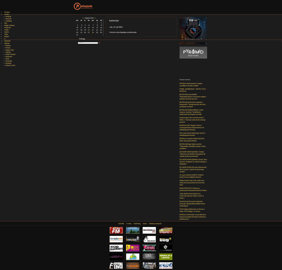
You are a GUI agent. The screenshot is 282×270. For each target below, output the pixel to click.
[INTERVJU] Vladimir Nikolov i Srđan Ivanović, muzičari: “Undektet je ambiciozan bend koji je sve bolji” (191, 112)
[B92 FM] (116, 230)
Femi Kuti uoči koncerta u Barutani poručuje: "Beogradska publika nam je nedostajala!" (192, 204)
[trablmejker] (149, 239)
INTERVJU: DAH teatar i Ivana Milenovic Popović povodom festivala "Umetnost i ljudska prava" (193, 217)
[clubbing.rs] (165, 230)
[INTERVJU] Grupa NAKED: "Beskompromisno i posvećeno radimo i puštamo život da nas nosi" (193, 97)
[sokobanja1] (132, 257)
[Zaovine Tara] (132, 230)
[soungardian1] (116, 248)
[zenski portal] (149, 248)
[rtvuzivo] (165, 265)
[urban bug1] (165, 239)
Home (145, 223)
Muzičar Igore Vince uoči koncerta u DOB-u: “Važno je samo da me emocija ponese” (192, 120)
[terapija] (116, 239)
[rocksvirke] (149, 256)
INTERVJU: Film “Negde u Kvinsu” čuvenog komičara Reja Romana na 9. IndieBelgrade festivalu (192, 127)
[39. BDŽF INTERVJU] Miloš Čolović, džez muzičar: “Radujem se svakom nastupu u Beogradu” (193, 162)
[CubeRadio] (165, 248)
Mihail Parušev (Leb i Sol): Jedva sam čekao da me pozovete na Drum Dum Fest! (192, 183)
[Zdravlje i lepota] (165, 257)
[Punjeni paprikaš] (132, 265)
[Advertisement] (167, 5)
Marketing (137, 223)
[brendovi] (132, 239)
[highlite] (116, 257)
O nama (128, 223)
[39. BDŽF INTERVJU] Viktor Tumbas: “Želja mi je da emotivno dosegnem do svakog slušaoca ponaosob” (192, 154)
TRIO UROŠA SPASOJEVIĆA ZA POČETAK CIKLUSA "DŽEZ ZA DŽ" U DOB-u (192, 196)
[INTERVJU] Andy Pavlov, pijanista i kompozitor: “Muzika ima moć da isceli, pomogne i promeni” (193, 104)
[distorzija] (149, 230)
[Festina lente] (116, 265)
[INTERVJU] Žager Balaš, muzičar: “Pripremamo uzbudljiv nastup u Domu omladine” (193, 146)
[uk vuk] (132, 248)
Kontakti (121, 223)
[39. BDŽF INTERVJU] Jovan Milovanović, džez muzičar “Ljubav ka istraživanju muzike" (193, 169)
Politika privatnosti (155, 223)
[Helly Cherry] (149, 265)
